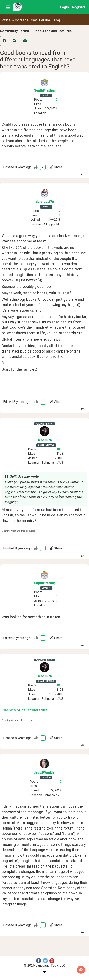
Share (58, 167)
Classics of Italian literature (24, 710)
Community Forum (14, 31)
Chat (33, 20)
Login (64, 7)
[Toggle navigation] (8, 7)
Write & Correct (15, 20)
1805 (60, 449)
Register (79, 7)
